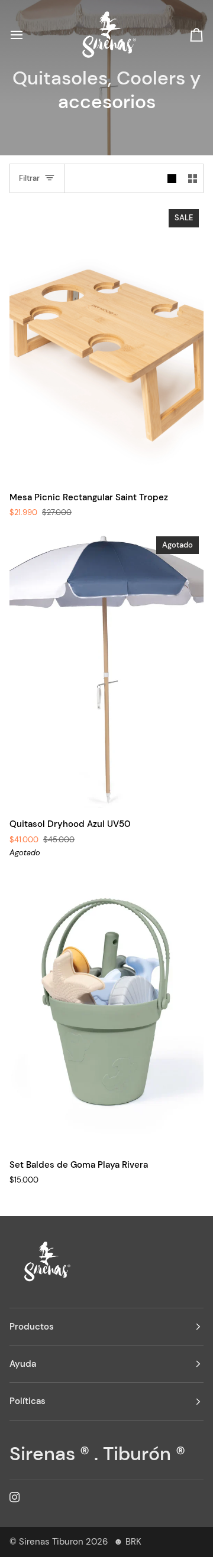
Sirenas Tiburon (51, 1542)
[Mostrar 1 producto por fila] (172, 178)
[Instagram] (14, 1497)
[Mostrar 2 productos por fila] (192, 178)
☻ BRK (127, 1542)
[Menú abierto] (27, 35)
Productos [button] (31, 1327)
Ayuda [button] (22, 1364)
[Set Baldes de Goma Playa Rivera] (106, 1010)
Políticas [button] (27, 1401)
